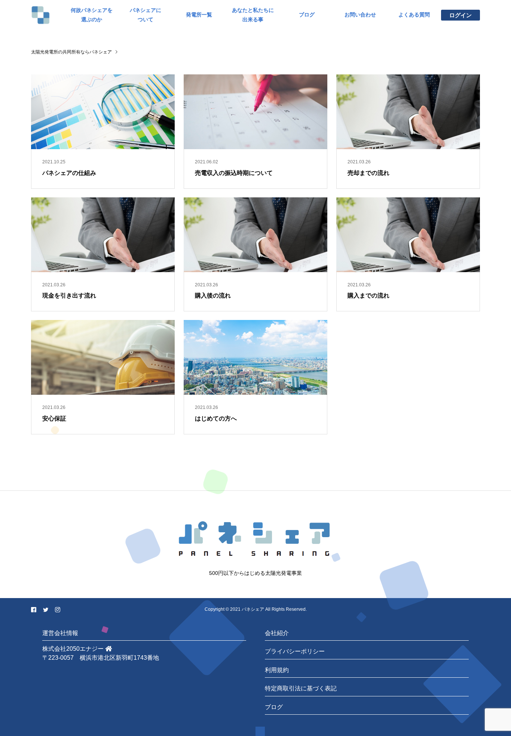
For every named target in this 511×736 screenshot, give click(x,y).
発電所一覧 (199, 15)
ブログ (307, 15)
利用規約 (277, 670)
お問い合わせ (360, 15)
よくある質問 (414, 15)
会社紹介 (277, 633)
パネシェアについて (145, 14)
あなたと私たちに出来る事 (253, 14)
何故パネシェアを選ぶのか (92, 14)
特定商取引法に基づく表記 (301, 688)
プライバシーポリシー (295, 651)
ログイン (460, 15)
